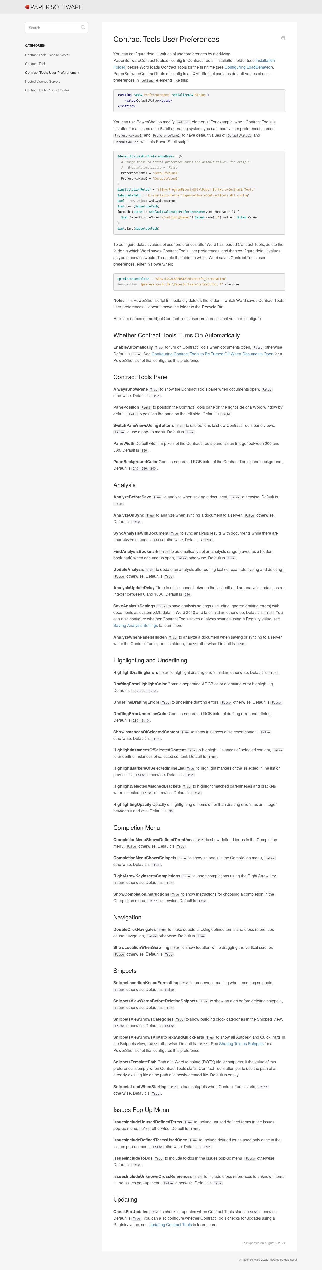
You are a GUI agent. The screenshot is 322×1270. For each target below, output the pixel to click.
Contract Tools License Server (47, 54)
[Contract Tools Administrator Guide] (27, 4)
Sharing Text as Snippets (241, 1043)
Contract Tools (36, 63)
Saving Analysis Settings (135, 625)
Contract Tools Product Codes (47, 90)
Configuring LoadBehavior (248, 67)
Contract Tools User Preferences (51, 72)
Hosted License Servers (42, 81)
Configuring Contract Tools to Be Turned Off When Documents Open (212, 354)
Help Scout (290, 1259)
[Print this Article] (283, 38)
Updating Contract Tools (170, 1224)
